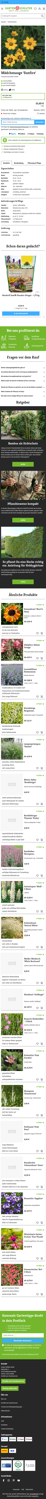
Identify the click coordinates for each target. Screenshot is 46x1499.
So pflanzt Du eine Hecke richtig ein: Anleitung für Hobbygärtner (23, 563)
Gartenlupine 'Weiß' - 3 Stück (33, 887)
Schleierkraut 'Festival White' (31, 924)
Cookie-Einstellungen (7, 1429)
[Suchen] (42, 16)
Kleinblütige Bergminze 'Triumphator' (30, 709)
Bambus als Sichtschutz (23, 443)
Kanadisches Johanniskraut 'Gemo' (33, 1164)
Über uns (3, 1399)
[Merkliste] (37, 633)
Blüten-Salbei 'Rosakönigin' (30, 781)
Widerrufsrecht (5, 1411)
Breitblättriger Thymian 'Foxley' (31, 816)
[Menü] (2, 9)
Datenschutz (29, 1489)
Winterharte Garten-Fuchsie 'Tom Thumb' (33, 1235)
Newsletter (4, 1425)
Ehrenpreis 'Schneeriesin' (30, 1092)
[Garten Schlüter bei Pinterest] (13, 1480)
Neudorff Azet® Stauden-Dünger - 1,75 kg (20, 295)
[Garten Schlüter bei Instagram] (8, 1480)
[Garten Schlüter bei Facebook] (3, 1480)
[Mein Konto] (39, 9)
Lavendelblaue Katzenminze (30, 670)
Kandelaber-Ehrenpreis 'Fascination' (29, 852)
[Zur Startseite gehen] (18, 8)
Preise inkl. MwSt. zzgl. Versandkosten (14, 110)
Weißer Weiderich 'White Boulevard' (32, 960)
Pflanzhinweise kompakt (23, 504)
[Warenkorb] (44, 9)
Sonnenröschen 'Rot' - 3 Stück (34, 1270)
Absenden (40, 122)
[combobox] (20, 16)
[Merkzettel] (35, 9)
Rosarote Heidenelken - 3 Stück (34, 1020)
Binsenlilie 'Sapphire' (33, 1198)
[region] (23, 47)
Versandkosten (34, 1494)
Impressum (16, 1489)
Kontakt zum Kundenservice (9, 1376)
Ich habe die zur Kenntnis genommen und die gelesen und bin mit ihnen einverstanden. (22, 1347)
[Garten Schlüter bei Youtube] (18, 1480)
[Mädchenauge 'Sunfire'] (23, 47)
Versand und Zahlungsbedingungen (11, 1407)
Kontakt (6, 2)
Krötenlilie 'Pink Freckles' (31, 1056)
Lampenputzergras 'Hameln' (32, 745)
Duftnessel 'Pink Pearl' (31, 1128)
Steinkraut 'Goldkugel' (34, 994)
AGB (19, 1348)
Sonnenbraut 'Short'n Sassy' (33, 610)
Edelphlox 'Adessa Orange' (32, 646)
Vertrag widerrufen (9, 1388)
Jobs (2, 1421)
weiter (23, 464)
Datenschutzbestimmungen (19, 127)
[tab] (6, 163)
